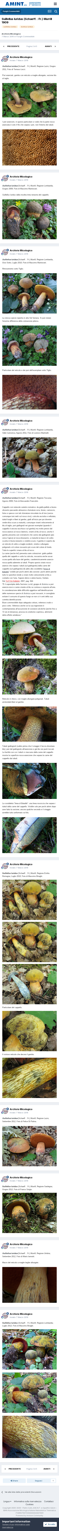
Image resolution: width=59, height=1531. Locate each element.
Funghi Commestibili (25, 36)
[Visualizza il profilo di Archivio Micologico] (5, 59)
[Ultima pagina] (55, 46)
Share (15, 1481)
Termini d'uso (8, 1524)
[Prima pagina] (4, 46)
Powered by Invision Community (29, 1515)
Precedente (13, 46)
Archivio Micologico (11, 34)
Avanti (48, 46)
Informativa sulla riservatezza (27, 1501)
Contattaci (49, 1501)
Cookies (30, 1504)
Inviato (19, 60)
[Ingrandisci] (29, 100)
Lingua (6, 1501)
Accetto (51, 1524)
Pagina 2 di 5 (32, 46)
